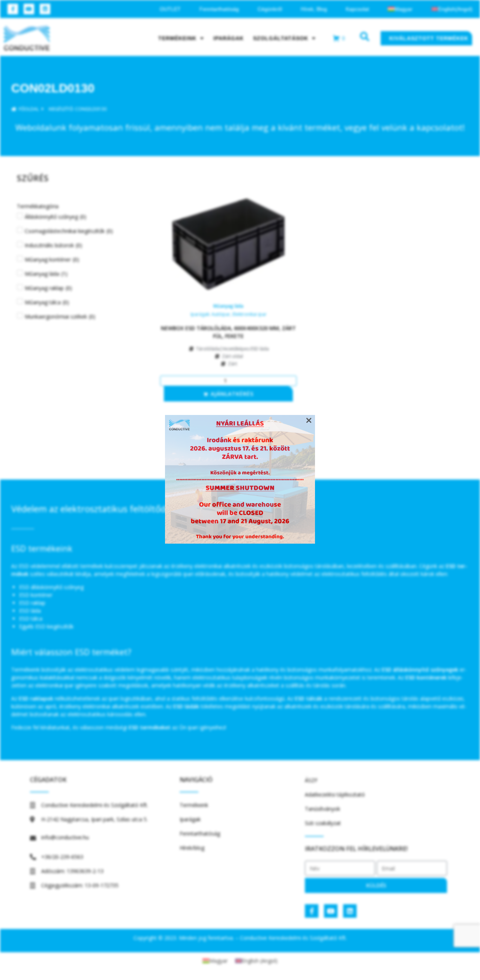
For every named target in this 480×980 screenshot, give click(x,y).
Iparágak (228, 38)
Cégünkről (270, 9)
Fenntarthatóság (219, 9)
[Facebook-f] (13, 9)
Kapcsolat (357, 9)
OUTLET (170, 9)
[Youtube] (29, 9)
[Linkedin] (45, 9)
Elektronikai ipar (249, 314)
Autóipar (221, 314)
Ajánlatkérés (232, 393)
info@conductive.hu (65, 837)
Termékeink (177, 38)
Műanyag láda (228, 306)
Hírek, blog (314, 9)
